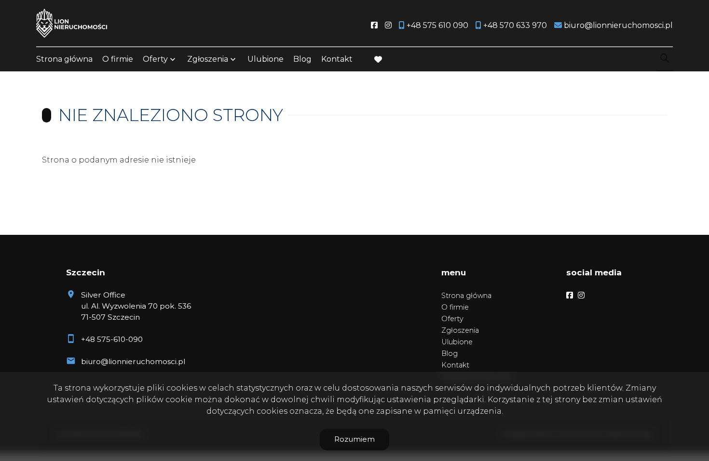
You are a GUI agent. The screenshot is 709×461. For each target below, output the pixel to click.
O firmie (117, 59)
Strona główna (64, 59)
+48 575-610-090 (112, 339)
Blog (302, 59)
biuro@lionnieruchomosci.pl (133, 361)
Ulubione (265, 59)
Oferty (155, 59)
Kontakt (337, 59)
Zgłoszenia (460, 330)
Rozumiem (354, 439)
